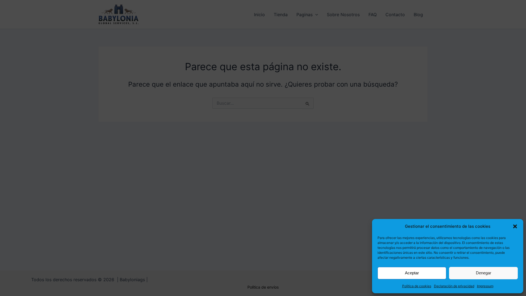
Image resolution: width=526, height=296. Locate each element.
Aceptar (412, 273)
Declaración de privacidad (454, 286)
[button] (515, 226)
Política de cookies (416, 286)
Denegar (483, 273)
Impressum (485, 286)
